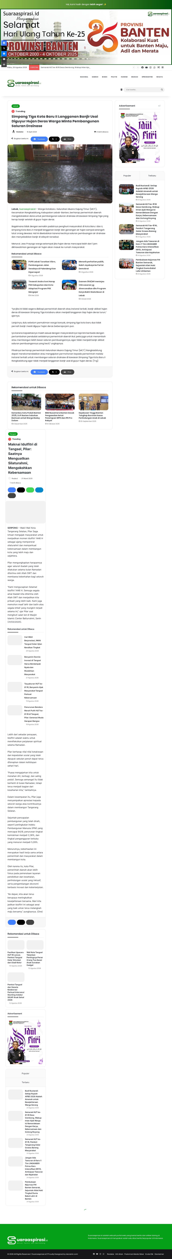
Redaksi (19, 132)
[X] (4, 48)
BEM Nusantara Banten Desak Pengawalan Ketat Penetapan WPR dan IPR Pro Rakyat (59, 417)
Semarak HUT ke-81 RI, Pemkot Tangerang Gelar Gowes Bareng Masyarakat (146, 229)
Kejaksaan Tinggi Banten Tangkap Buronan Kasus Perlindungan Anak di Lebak (92, 415)
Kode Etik (149, 1254)
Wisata (159, 77)
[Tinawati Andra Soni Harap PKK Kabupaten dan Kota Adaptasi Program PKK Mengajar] (19, 285)
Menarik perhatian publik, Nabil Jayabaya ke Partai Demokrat (91, 265)
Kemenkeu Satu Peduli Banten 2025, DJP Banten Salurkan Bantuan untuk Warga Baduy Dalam (26, 417)
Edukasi (134, 77)
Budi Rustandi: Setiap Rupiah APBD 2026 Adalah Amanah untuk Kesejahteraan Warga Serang (147, 191)
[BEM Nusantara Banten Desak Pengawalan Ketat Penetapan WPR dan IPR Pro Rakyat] (60, 402)
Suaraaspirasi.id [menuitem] (27, 209)
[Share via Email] (4, 59)
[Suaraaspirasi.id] (24, 83)
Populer (127, 175)
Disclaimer (159, 1254)
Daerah (95, 77)
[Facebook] (4, 43)
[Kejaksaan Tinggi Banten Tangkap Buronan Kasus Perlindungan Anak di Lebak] (93, 402)
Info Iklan (119, 1254)
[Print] (4, 64)
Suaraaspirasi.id (39, 1254)
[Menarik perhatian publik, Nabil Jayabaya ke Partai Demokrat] (69, 265)
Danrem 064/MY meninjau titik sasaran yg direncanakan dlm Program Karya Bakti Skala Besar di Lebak (92, 288)
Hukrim (124, 77)
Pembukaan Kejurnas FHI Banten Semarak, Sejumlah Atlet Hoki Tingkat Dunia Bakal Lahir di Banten (148, 265)
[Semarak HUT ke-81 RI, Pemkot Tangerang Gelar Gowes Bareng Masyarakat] (126, 229)
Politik (114, 77)
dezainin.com (72, 1254)
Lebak (15, 106)
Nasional (84, 77)
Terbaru (152, 175)
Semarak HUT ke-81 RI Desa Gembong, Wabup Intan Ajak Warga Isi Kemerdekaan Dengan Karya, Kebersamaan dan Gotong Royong (98, 67)
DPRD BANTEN (147, 77)
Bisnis (104, 77)
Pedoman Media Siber (134, 1254)
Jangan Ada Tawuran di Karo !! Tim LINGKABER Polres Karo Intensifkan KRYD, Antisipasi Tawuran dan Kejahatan (148, 247)
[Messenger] (4, 53)
